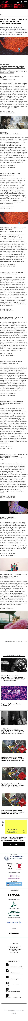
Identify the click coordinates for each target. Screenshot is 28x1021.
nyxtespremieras (12, 973)
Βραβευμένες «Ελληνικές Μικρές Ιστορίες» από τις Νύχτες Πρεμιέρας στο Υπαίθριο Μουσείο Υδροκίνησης (12, 759)
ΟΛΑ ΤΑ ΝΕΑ (14, 844)
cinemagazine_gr (13, 997)
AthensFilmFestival (14, 966)
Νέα (1, 15)
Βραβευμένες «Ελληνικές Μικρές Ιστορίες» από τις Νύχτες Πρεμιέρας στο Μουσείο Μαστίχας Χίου (12, 785)
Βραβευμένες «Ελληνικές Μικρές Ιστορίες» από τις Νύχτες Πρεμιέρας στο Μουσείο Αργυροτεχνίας (12, 812)
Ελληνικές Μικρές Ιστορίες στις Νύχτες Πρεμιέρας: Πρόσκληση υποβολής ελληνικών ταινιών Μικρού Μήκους (13, 839)
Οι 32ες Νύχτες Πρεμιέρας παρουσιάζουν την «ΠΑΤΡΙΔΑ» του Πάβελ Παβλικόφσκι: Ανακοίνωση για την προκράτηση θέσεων (13, 678)
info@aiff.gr (15, 952)
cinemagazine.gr (13, 979)
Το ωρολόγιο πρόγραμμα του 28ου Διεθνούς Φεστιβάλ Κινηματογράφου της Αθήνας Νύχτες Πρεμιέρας (12, 68)
